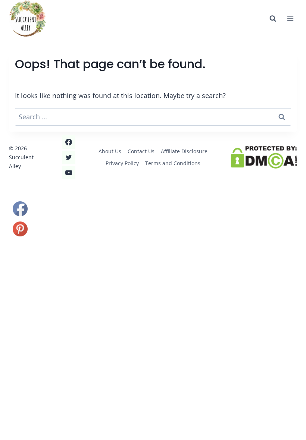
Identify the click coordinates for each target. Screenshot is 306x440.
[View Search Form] (273, 18)
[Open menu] (290, 18)
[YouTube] (68, 172)
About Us (110, 151)
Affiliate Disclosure (184, 151)
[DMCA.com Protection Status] (264, 157)
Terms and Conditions (172, 163)
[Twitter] (68, 157)
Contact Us (141, 151)
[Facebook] (68, 142)
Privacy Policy (122, 163)
